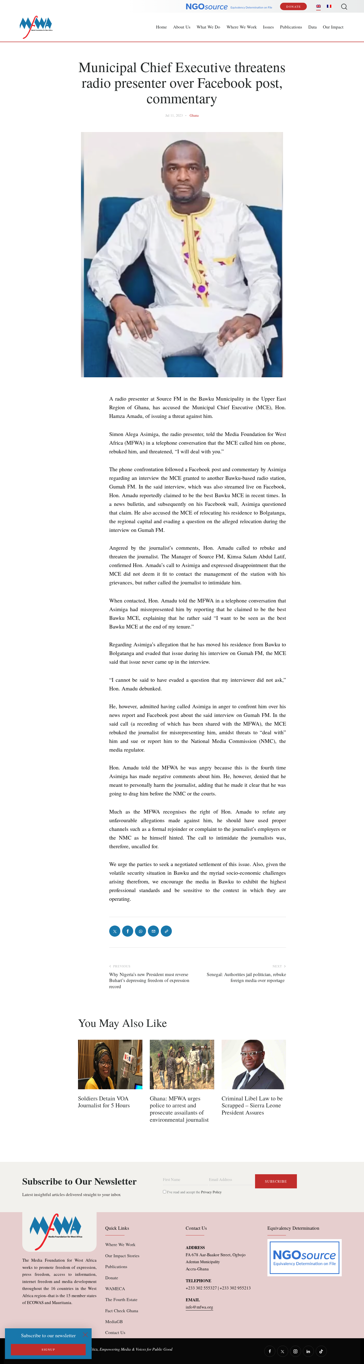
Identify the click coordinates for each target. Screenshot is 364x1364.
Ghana (194, 115)
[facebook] (269, 1351)
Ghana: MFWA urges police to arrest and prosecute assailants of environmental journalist (179, 1109)
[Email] (153, 931)
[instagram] (295, 1351)
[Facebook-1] (127, 931)
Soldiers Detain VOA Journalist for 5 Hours (104, 1102)
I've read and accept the (194, 1192)
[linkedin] (308, 1351)
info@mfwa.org (199, 1307)
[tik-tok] (321, 1351)
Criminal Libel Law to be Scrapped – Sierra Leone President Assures (252, 1105)
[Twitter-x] (114, 931)
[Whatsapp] (140, 931)
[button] (166, 931)
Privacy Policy (211, 1192)
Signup (48, 1349)
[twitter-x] (282, 1351)
